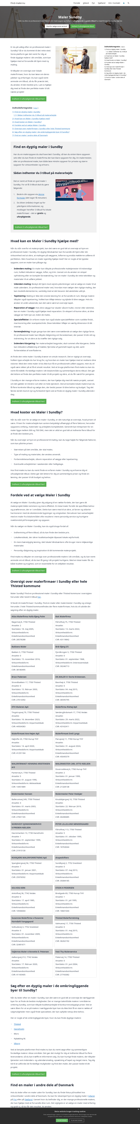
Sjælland (101, 3)
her (39, 597)
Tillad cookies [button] (62, 1120)
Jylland (86, 3)
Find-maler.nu (18, 3)
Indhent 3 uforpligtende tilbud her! (28, 98)
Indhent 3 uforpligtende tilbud (83, 26)
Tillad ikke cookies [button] (76, 1120)
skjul (35, 108)
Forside (77, 3)
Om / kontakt (114, 3)
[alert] (70, 1116)
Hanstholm (19, 1029)
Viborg (17, 1043)
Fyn (93, 3)
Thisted (17, 1024)
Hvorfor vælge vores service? (56, 26)
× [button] (138, 1109)
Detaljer (90, 1116)
